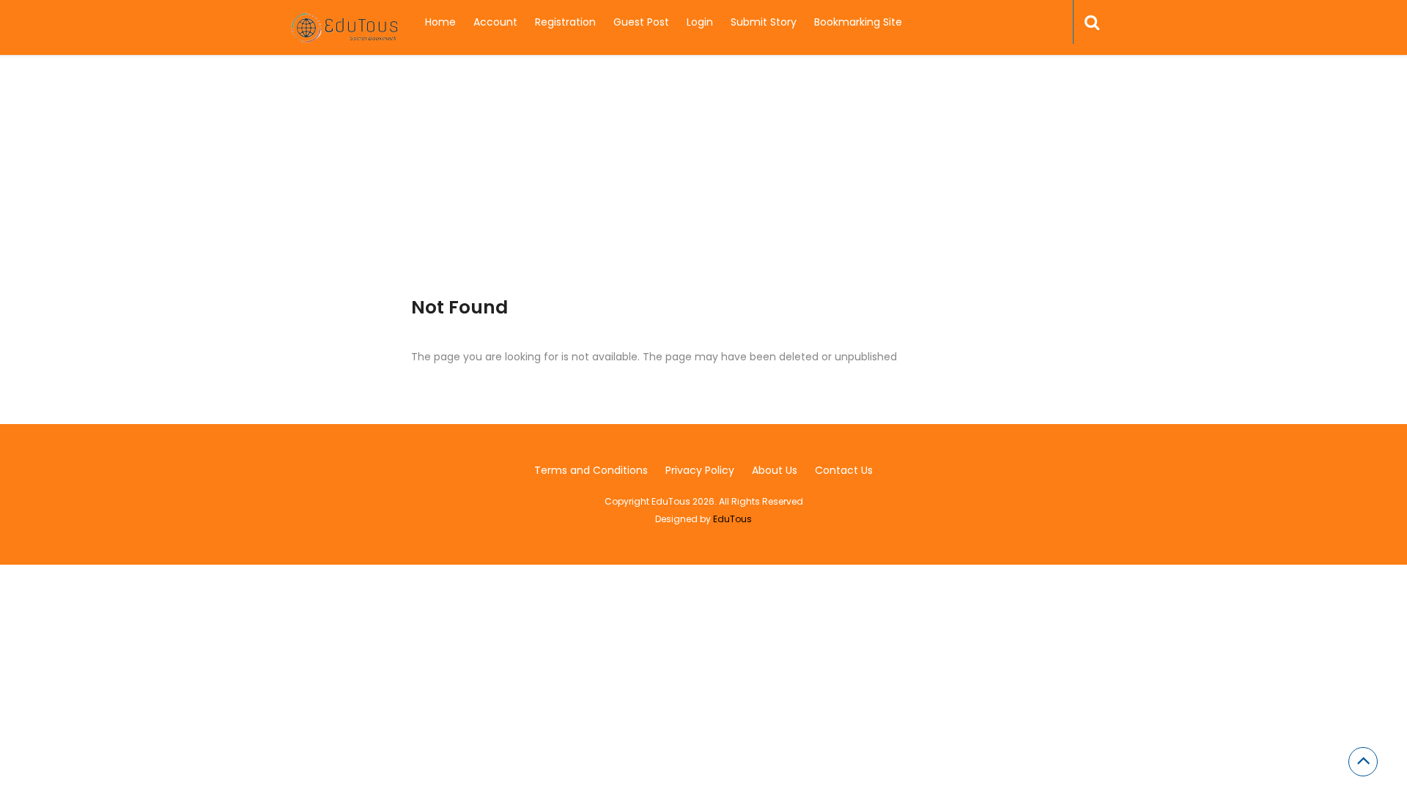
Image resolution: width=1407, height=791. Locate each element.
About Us (774, 470)
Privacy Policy (699, 470)
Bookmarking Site (858, 22)
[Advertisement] (703, 194)
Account (495, 22)
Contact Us (844, 470)
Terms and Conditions (591, 470)
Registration (565, 22)
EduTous (732, 519)
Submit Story (764, 22)
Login (700, 22)
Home (440, 22)
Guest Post (641, 22)
